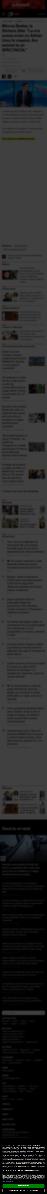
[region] (23, 1166)
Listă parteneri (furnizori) (8, 1181)
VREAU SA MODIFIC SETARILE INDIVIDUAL (23, 1190)
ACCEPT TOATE (23, 1186)
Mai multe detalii (22, 1152)
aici (3, 1162)
